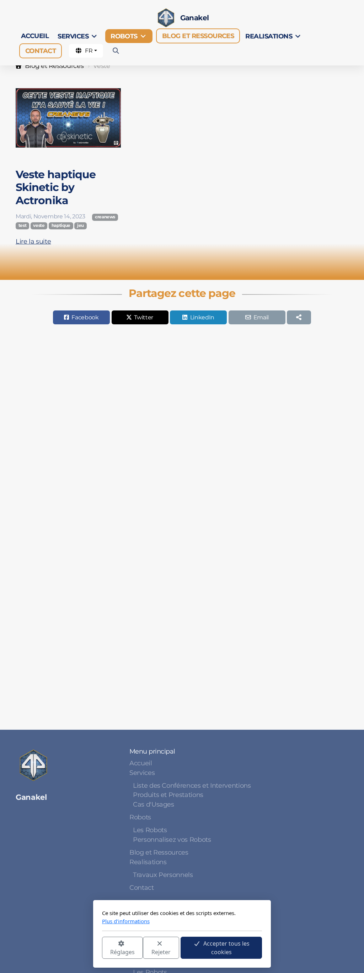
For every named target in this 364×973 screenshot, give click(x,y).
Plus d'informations (126, 921)
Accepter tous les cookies (226, 948)
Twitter (143, 317)
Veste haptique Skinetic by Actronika (56, 187)
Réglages (122, 952)
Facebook (84, 317)
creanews (105, 216)
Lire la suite (33, 241)
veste (38, 225)
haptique (61, 225)
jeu (80, 225)
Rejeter (161, 952)
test (22, 225)
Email (261, 317)
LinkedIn (202, 317)
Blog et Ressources (54, 65)
